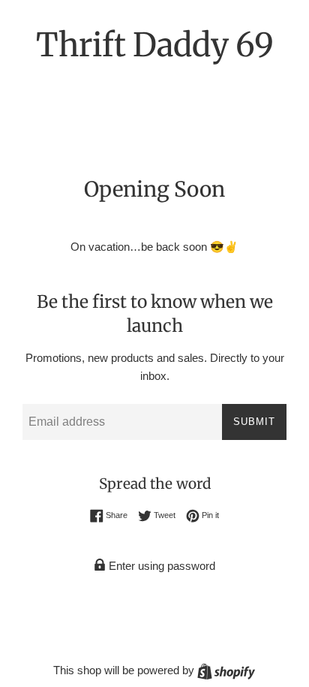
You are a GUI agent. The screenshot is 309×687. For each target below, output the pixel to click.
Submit (254, 421)
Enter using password (160, 565)
